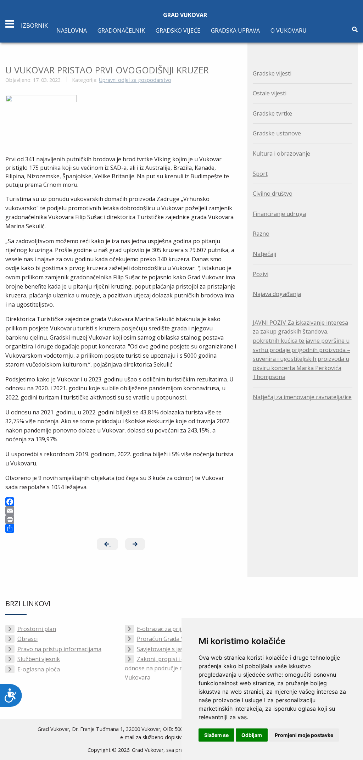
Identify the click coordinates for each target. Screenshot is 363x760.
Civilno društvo (272, 193)
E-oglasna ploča (38, 669)
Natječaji (264, 254)
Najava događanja (277, 294)
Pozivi (260, 274)
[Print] (121, 519)
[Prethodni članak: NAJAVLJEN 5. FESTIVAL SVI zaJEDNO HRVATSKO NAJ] (107, 544)
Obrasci (27, 639)
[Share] (121, 528)
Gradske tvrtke (272, 113)
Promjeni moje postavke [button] (304, 735)
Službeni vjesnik (38, 659)
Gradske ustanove (277, 133)
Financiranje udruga (279, 214)
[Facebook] (121, 501)
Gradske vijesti (272, 73)
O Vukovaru (288, 30)
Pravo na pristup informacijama (59, 649)
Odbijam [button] (251, 735)
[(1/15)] (41, 118)
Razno (261, 234)
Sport (260, 174)
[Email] (121, 510)
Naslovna (71, 30)
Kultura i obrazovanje (281, 153)
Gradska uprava (235, 30)
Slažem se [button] (216, 735)
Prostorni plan (36, 629)
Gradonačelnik (121, 30)
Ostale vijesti (269, 93)
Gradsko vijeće (178, 30)
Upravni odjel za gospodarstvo (135, 80)
